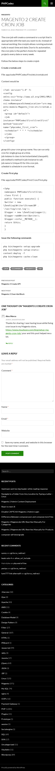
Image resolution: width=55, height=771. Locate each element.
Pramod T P (21, 30)
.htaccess (5, 592)
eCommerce (17, 269)
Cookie (4, 612)
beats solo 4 (6, 558)
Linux (3, 678)
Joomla (4, 658)
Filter (3, 627)
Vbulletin (5, 749)
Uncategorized (7, 744)
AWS (3, 607)
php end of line (19, 563)
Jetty (3, 653)
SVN (3, 739)
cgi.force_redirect (17, 553)
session (4, 724)
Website (5, 430)
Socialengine (6, 729)
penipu (4, 568)
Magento (5, 15)
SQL (3, 734)
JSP (3, 673)
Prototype (5, 719)
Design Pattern (8, 622)
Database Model (8, 617)
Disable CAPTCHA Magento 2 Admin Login (20, 512)
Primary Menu (51, 3)
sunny (4, 553)
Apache (4, 602)
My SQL (4, 688)
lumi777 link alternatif (11, 573)
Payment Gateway (9, 704)
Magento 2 (30, 269)
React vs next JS (8, 506)
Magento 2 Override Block (13, 292)
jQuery (4, 663)
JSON (3, 668)
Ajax (3, 597)
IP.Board (5, 643)
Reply (10, 343)
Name (4, 406)
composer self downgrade (12, 534)
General (4, 632)
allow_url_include (22, 558)
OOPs (4, 699)
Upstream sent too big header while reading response (24, 489)
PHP (40, 269)
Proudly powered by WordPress (13, 767)
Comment (6, 370)
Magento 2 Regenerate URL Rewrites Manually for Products (27, 529)
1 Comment (32, 30)
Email (4, 418)
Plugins (4, 714)
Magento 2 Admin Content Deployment (18, 501)
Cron (6, 269)
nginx (3, 693)
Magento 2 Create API (11, 282)
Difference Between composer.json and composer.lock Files (27, 517)
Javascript (5, 648)
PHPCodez (7, 3)
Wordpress (6, 754)
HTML (4, 638)
